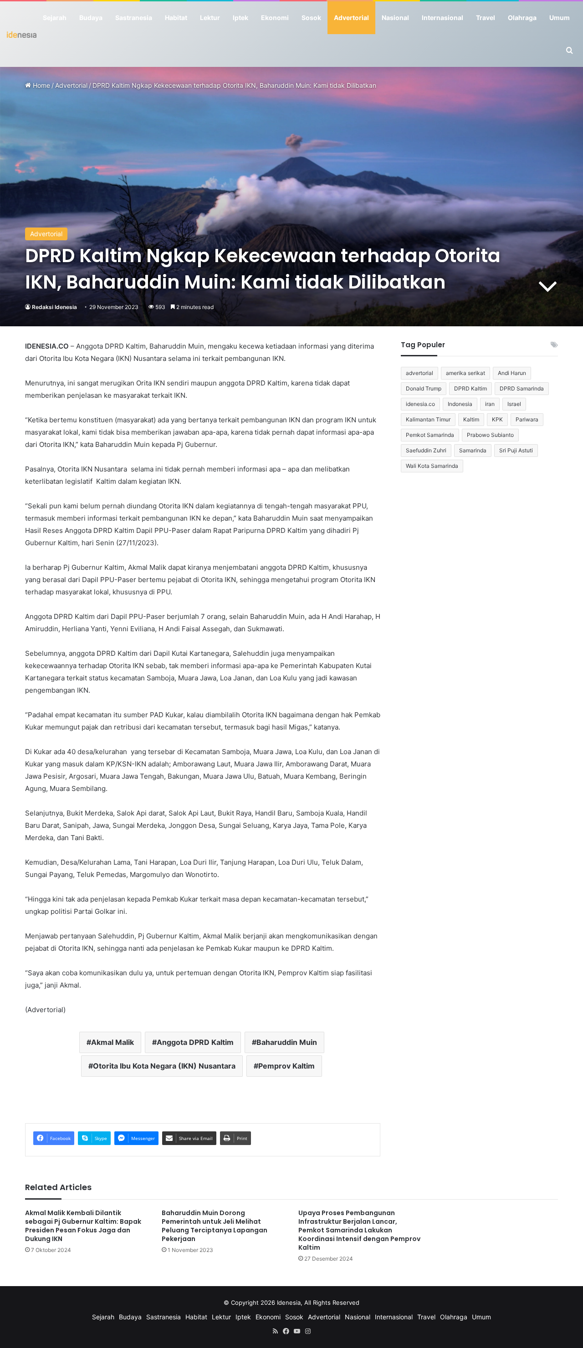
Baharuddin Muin (286, 1042)
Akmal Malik (112, 1042)
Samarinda (472, 450)
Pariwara (527, 419)
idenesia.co (420, 403)
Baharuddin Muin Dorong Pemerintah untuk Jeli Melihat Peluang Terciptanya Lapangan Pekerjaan (214, 1225)
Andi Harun (512, 373)
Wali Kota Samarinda (432, 465)
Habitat (176, 17)
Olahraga (522, 17)
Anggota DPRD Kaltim (195, 1042)
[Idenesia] (21, 33)
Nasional (395, 17)
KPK (497, 419)
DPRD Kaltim (470, 388)
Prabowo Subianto (490, 434)
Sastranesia (133, 17)
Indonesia (460, 403)
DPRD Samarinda (522, 388)
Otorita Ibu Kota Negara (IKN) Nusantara (164, 1065)
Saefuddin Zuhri (426, 450)
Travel (485, 17)
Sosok (311, 17)
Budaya (90, 17)
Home (40, 85)
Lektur (210, 17)
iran (490, 403)
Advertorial (351, 17)
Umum (559, 17)
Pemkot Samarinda (430, 434)
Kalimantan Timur (428, 419)
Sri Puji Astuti (516, 450)
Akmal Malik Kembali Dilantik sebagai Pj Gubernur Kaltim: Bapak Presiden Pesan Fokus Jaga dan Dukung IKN (83, 1225)
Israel (514, 403)
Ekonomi (275, 17)
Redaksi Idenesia (54, 307)
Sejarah (54, 17)
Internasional (442, 17)
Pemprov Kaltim (286, 1065)
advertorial (419, 373)
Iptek (240, 17)
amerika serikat (465, 373)
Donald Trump (423, 388)
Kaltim (471, 419)
